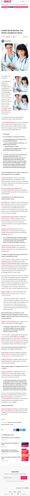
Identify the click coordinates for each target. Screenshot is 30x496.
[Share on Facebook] (5, 37)
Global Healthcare (24, 443)
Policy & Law (24, 446)
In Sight (3, 177)
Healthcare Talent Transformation (9, 321)
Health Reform (24, 453)
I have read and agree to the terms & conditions (16, 481)
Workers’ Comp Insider (7, 396)
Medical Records (24, 457)
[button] (2, 1)
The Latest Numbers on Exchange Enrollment (14, 136)
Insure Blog (4, 202)
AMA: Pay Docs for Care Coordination (10, 437)
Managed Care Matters (6, 228)
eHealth (24, 449)
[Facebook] (22, 488)
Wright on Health (5, 291)
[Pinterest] (26, 488)
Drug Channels (5, 352)
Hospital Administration (25, 455)
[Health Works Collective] (7, 1)
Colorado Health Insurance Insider (9, 216)
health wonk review (12, 422)
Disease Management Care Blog (9, 408)
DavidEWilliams (8, 40)
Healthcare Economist (6, 359)
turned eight (4, 108)
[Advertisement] (15, 18)
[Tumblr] (28, 488)
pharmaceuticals (5, 424)
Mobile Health (23, 460)
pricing (11, 424)
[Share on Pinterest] (9, 37)
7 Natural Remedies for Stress (11, 146)
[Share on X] (7, 37)
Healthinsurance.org (6, 245)
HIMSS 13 (19, 422)
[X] (24, 488)
